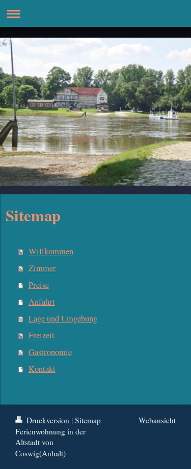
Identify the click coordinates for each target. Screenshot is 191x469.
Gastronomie (50, 352)
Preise (39, 284)
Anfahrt (42, 301)
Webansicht (157, 420)
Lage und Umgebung (63, 318)
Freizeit (41, 335)
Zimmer (42, 268)
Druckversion (47, 420)
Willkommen (51, 251)
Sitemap (88, 420)
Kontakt (42, 368)
